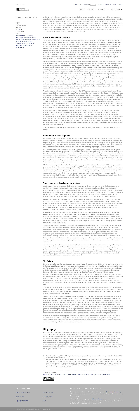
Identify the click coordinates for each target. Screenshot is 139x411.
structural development (23, 39)
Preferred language (81, 4)
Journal (102, 9)
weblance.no (45, 409)
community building (29, 37)
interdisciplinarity (27, 41)
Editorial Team (47, 397)
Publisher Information (23, 393)
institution (30, 35)
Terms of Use (20, 397)
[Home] (23, 9)
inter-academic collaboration (24, 46)
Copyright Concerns (22, 401)
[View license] (83, 379)
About (91, 9)
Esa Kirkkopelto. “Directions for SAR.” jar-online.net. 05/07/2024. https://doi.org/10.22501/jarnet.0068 (76, 374)
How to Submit (48, 393)
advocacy (19, 37)
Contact (100, 4)
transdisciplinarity (21, 43)
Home (82, 9)
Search (120, 4)
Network (116, 9)
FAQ (44, 401)
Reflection (19, 29)
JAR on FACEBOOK (110, 4)
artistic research (21, 35)
